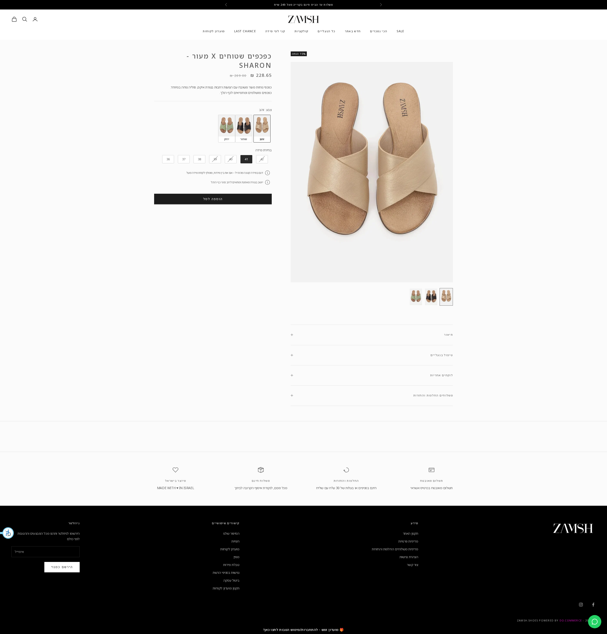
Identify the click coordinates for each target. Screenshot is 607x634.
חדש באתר (353, 31)
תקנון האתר (410, 533)
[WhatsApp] (594, 621)
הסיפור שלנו (231, 533)
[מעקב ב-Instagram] (581, 604)
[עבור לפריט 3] (416, 297)
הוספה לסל (213, 199)
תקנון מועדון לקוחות (226, 588)
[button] (7, 533)
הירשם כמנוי (62, 567)
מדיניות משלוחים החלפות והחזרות (395, 549)
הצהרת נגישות (409, 557)
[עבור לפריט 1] (446, 297)
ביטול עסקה (231, 580)
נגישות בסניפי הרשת (226, 572)
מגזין (236, 557)
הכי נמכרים (378, 31)
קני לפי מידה (275, 31)
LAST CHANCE (245, 31)
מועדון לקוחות (214, 31)
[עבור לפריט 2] (431, 297)
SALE (400, 31)
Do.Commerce (571, 620)
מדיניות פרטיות (408, 541)
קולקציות (301, 31)
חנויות (235, 541)
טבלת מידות (231, 564)
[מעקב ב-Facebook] (593, 604)
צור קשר (412, 564)
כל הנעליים (326, 31)
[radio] (262, 128)
